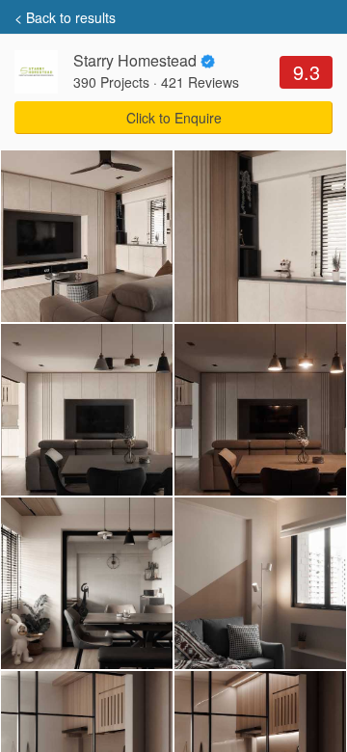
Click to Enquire (174, 117)
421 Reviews (200, 82)
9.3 (306, 72)
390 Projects (111, 82)
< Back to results (65, 17)
